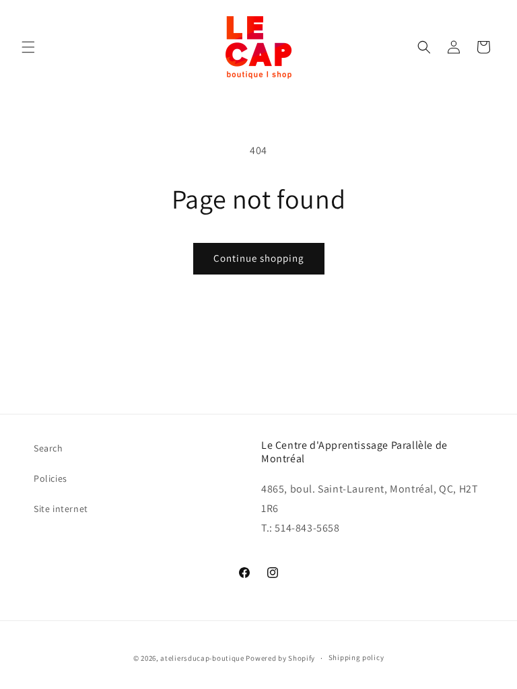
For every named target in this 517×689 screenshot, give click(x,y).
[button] (28, 47)
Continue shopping (258, 258)
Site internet (61, 509)
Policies (50, 478)
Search (48, 448)
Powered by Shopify (280, 658)
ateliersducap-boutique (202, 658)
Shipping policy (356, 657)
